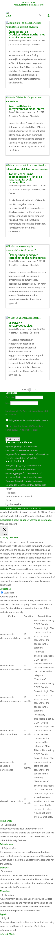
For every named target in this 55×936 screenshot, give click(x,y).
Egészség (10, 446)
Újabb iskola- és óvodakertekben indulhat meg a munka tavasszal (27, 34)
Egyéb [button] (3, 914)
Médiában (11, 492)
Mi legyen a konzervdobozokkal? (22, 324)
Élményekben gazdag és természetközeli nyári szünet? (27, 256)
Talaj (48, 454)
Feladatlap (25, 44)
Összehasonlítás (26, 484)
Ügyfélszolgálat (14, 504)
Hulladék (32, 446)
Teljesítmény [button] (6, 844)
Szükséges (9, 592)
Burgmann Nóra (23, 40)
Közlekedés (23, 454)
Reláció (38, 473)
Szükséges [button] (5, 588)
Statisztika (21, 477)
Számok (10, 481)
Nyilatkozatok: (12, 411)
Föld (25, 447)
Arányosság (11, 465)
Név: (8, 403)
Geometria (32, 465)
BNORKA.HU (35, 508)
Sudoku (30, 477)
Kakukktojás (11, 469)
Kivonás (21, 469)
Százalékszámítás (23, 481)
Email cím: (10, 397)
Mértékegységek (14, 473)
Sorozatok (10, 477)
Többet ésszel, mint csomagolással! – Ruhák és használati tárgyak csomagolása (25, 178)
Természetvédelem (16, 458)
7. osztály (13, 332)
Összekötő (40, 484)
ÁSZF (8, 500)
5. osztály (14, 189)
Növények (40, 454)
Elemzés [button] (4, 867)
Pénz (32, 473)
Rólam (9, 488)
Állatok (34, 458)
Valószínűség (38, 481)
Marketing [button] (5, 891)
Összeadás (11, 485)
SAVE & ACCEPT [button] (9, 934)
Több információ (43, 519)
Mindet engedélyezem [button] (23, 519)
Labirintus (30, 469)
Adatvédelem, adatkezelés (19, 496)
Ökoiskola (35, 44)
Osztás (26, 473)
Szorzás (38, 477)
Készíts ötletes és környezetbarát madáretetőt (26, 108)
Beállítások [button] (5, 519)
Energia (18, 446)
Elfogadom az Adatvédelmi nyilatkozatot (28, 420)
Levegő (32, 454)
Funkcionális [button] (6, 820)
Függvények (22, 466)
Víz (28, 458)
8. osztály (13, 116)
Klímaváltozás (12, 450)
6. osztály (14, 44)
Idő (39, 465)
